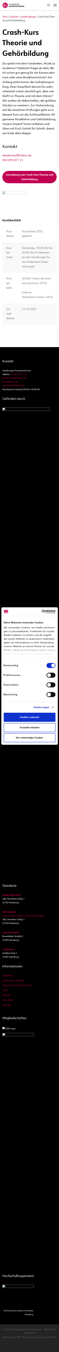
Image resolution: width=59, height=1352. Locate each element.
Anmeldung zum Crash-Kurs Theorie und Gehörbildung (29, 177)
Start (4, 17)
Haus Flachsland (10, 933)
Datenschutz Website (13, 980)
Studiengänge (27, 17)
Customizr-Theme (48, 1337)
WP (18, 1337)
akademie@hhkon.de (16, 155)
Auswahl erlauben (29, 727)
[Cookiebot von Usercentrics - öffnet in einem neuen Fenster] (42, 612)
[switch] (50, 675)
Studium (14, 17)
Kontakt (6, 995)
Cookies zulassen (29, 717)
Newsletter (7, 1000)
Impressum (7, 976)
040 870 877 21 (12, 160)
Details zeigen (41, 707)
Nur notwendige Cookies (29, 737)
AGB (4, 990)
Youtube (6, 1005)
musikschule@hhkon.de (14, 378)
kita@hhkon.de (10, 382)
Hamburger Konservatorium (27, 1330)
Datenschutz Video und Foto (16, 985)
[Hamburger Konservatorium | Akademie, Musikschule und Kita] (13, 5)
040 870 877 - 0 (18, 374)
